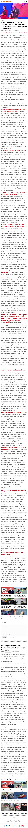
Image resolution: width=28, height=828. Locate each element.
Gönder (4, 637)
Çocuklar (3, 584)
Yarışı (21, 584)
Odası (15, 779)
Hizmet (8, 584)
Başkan (7, 779)
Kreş (17, 584)
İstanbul (12, 584)
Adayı (2, 779)
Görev (11, 779)
